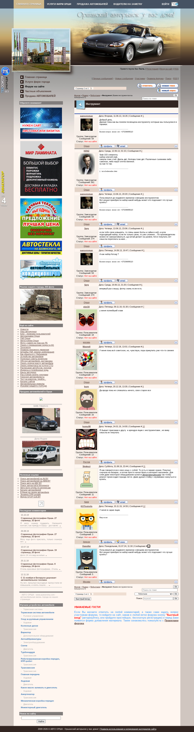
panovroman (86, 116)
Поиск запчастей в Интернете (34, 485)
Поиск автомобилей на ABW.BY (35, 481)
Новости (24, 329)
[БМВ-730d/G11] (41, 432)
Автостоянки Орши (29, 340)
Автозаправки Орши (30, 336)
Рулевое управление (33, 616)
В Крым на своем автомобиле (34, 492)
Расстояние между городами (34, 374)
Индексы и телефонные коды (34, 370)
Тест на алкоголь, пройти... (33, 379)
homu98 (86, 426)
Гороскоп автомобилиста (32, 377)
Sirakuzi (87, 466)
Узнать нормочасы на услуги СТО (36, 365)
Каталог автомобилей (30, 490)
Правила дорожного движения (34, 350)
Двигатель (28, 649)
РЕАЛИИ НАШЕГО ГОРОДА (33, 386)
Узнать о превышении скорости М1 (37, 345)
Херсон (86, 542)
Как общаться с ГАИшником (33, 354)
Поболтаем (95, 95)
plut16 (86, 307)
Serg (86, 228)
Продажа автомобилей (92, 4)
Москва (86, 582)
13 (149, 546)
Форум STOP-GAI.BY (30, 497)
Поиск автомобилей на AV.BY (34, 478)
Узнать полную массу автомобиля (36, 363)
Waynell (86, 346)
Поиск (168, 78)
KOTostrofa (86, 506)
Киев (86, 502)
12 (144, 506)
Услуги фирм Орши (59, 4)
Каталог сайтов (27, 381)
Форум (77, 95)
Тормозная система (32, 609)
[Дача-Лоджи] (41, 465)
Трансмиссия (29, 629)
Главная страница (28, 4)
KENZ (86, 151)
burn (86, 386)
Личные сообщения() (103, 78)
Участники (140, 78)
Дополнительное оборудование (38, 636)
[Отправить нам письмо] (174, 5)
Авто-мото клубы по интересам (35, 488)
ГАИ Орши (25, 338)
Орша (86, 146)
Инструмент (107, 95)
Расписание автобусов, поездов (35, 368)
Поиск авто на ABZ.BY (31, 483)
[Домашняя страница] (122, 541)
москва (86, 342)
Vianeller (86, 546)
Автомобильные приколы (32, 384)
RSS (176, 69)
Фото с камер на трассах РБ (34, 343)
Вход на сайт (166, 69)
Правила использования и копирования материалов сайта (128, 729)
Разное (85, 95)
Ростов (86, 462)
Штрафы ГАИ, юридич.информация (37, 352)
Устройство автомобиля (31, 356)
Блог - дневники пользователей (35, 334)
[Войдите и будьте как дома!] (166, 5)
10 (143, 426)
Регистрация (152, 69)
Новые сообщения (124, 78)
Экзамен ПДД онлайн (30, 494)
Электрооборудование (34, 642)
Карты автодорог (28, 372)
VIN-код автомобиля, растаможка (36, 361)
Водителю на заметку (127, 4)
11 (144, 466)
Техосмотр (25, 347)
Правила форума (155, 78)
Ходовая (27, 622)
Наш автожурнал (28, 331)
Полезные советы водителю (33, 359)
